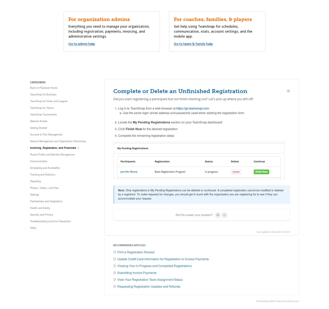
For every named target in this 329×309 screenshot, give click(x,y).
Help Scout (293, 301)
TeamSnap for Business (43, 94)
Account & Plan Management (46, 134)
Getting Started (38, 128)
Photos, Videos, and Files (44, 188)
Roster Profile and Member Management (52, 154)
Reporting (35, 181)
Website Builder (38, 121)
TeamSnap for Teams (42, 107)
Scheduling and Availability (45, 168)
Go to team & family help (193, 44)
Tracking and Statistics (42, 174)
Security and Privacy (41, 214)
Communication (38, 161)
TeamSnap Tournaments (43, 114)
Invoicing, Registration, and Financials (53, 148)
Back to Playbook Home (43, 87)
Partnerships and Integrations (46, 201)
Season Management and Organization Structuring (58, 141)
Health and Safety (40, 208)
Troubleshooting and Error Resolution (50, 221)
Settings (34, 194)
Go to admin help (81, 44)
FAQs (33, 228)
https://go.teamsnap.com (192, 108)
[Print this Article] (288, 91)
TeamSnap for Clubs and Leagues (49, 101)
